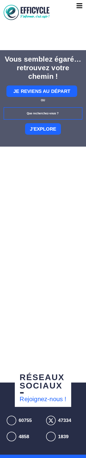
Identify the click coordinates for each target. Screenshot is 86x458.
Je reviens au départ (41, 91)
